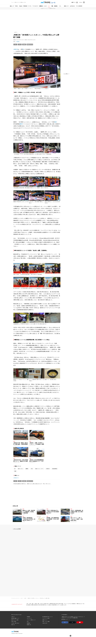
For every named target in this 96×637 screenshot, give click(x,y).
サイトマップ (29, 618)
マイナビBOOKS (79, 6)
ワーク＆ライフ (35, 6)
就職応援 (41, 6)
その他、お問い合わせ (15, 623)
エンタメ (45, 6)
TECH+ (16, 6)
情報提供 (28, 623)
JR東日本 (15, 49)
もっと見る (66, 73)
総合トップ (12, 6)
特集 (52, 6)
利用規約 (28, 616)
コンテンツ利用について (31, 619)
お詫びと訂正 (45, 623)
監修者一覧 (29, 624)
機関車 (21, 124)
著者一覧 (13, 624)
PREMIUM (25, 6)
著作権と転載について (15, 618)
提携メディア (45, 619)
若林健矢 (17, 41)
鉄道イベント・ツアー (39, 468)
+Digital (20, 6)
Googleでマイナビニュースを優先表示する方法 (48, 8)
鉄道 (25, 598)
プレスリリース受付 (46, 618)
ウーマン (30, 6)
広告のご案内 (13, 621)
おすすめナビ (72, 6)
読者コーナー (66, 6)
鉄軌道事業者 (54, 468)
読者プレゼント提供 (14, 619)
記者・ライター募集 (46, 621)
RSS (28, 621)
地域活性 (55, 6)
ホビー (49, 6)
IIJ (60, 6)
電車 (55, 122)
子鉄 (32, 468)
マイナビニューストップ (15, 598)
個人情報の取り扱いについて (48, 616)
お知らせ (13, 616)
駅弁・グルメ (20, 468)
